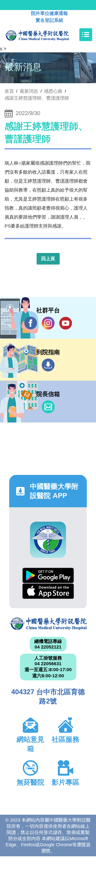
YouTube (65, 323)
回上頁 (48, 258)
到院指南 (48, 365)
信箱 (48, 406)
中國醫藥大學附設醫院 (48, 623)
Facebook (30, 323)
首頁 (9, 91)
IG (48, 323)
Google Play (48, 575)
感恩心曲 (53, 91)
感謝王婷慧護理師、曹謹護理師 (37, 98)
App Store (48, 591)
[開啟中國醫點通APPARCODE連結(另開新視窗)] (48, 540)
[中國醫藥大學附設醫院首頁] (44, 35)
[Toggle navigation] (85, 34)
